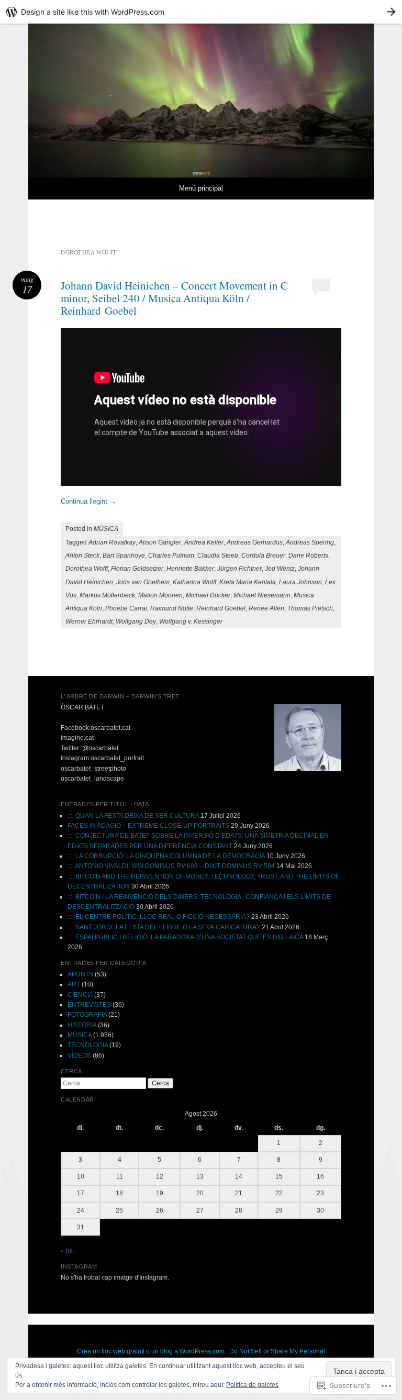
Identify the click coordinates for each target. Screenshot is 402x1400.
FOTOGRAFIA (87, 1014)
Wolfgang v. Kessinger (190, 621)
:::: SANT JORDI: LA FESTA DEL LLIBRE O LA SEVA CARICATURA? (164, 927)
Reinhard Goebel (220, 608)
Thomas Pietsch (310, 608)
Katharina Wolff (194, 582)
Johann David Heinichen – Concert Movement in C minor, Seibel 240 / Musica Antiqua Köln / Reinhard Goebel (174, 298)
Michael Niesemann (262, 595)
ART (74, 984)
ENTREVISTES (89, 1004)
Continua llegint (88, 501)
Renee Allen (266, 608)
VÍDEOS (79, 1055)
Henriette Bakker (190, 568)
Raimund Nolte (171, 608)
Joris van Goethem (143, 582)
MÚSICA (106, 528)
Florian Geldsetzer (137, 568)
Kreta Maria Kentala (247, 582)
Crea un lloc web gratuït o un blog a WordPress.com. (151, 1351)
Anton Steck (82, 555)
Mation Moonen (160, 595)
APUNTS (80, 974)
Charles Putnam (171, 555)
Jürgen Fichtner (239, 568)
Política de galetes (252, 1384)
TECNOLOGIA (88, 1045)
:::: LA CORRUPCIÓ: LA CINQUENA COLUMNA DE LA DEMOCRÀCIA (166, 856)
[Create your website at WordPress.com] (201, 12)
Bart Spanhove (124, 555)
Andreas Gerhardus (255, 542)
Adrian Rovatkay (112, 542)
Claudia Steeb (217, 555)
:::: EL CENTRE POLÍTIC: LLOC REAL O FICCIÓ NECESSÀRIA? (159, 916)
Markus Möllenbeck (107, 595)
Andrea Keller (204, 542)
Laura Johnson (300, 582)
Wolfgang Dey (136, 621)
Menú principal (201, 188)
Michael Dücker (208, 595)
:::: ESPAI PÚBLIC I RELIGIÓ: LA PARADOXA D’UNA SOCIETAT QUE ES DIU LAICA (185, 937)
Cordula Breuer (263, 555)
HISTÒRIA (82, 1025)
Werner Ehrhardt (89, 621)
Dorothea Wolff (86, 568)
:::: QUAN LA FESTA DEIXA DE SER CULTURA (133, 815)
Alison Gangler (160, 542)
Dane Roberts (308, 555)
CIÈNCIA (80, 994)
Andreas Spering (310, 542)
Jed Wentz (280, 568)
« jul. (67, 1250)
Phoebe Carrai (126, 608)
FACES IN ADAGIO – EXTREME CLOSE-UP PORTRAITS (148, 825)
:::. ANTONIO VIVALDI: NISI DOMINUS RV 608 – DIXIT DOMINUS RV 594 (171, 866)
